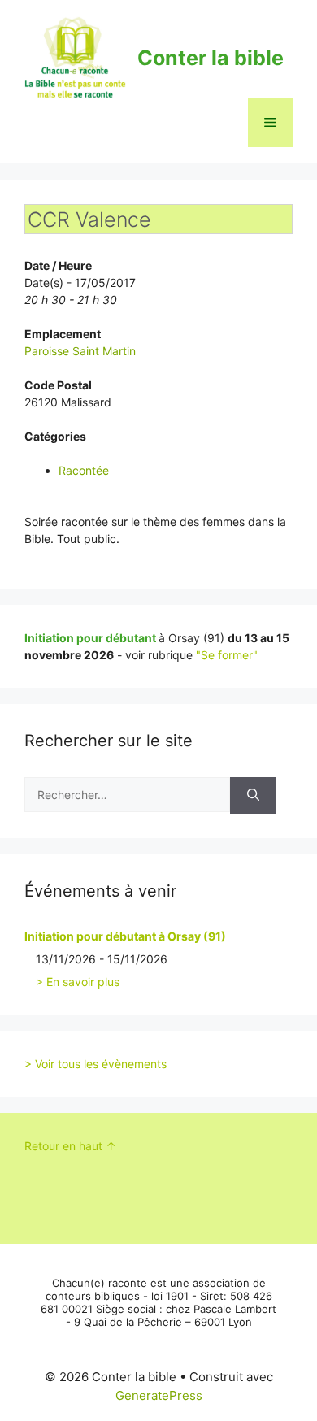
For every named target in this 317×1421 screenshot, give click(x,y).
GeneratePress (158, 1395)
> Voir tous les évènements (95, 1064)
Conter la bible (210, 58)
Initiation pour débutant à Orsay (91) (125, 936)
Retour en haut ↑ (70, 1146)
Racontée (84, 470)
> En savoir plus (77, 982)
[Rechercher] (253, 795)
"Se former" (227, 655)
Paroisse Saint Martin (80, 351)
